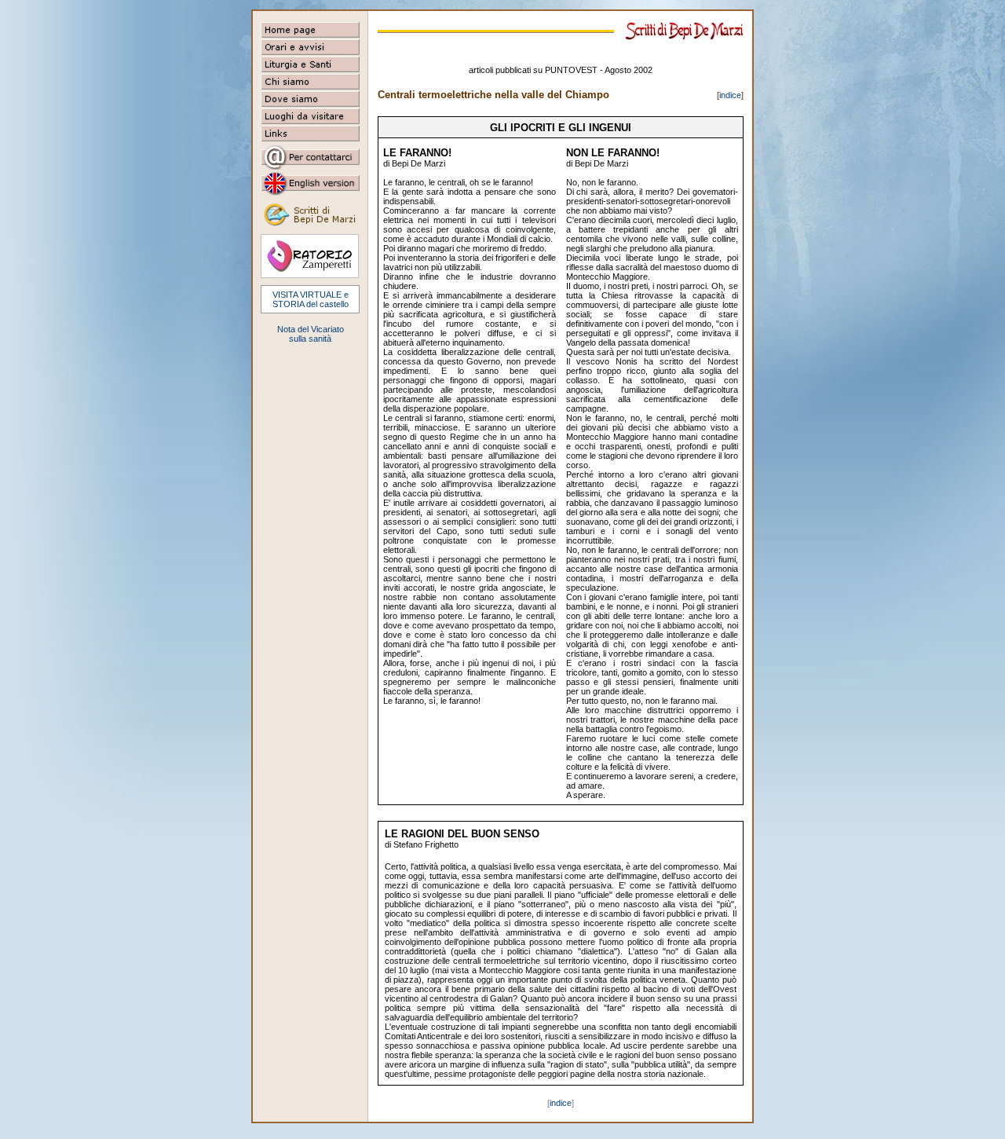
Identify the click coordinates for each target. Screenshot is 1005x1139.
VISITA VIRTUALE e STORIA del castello (310, 299)
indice (730, 95)
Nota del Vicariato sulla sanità (310, 333)
